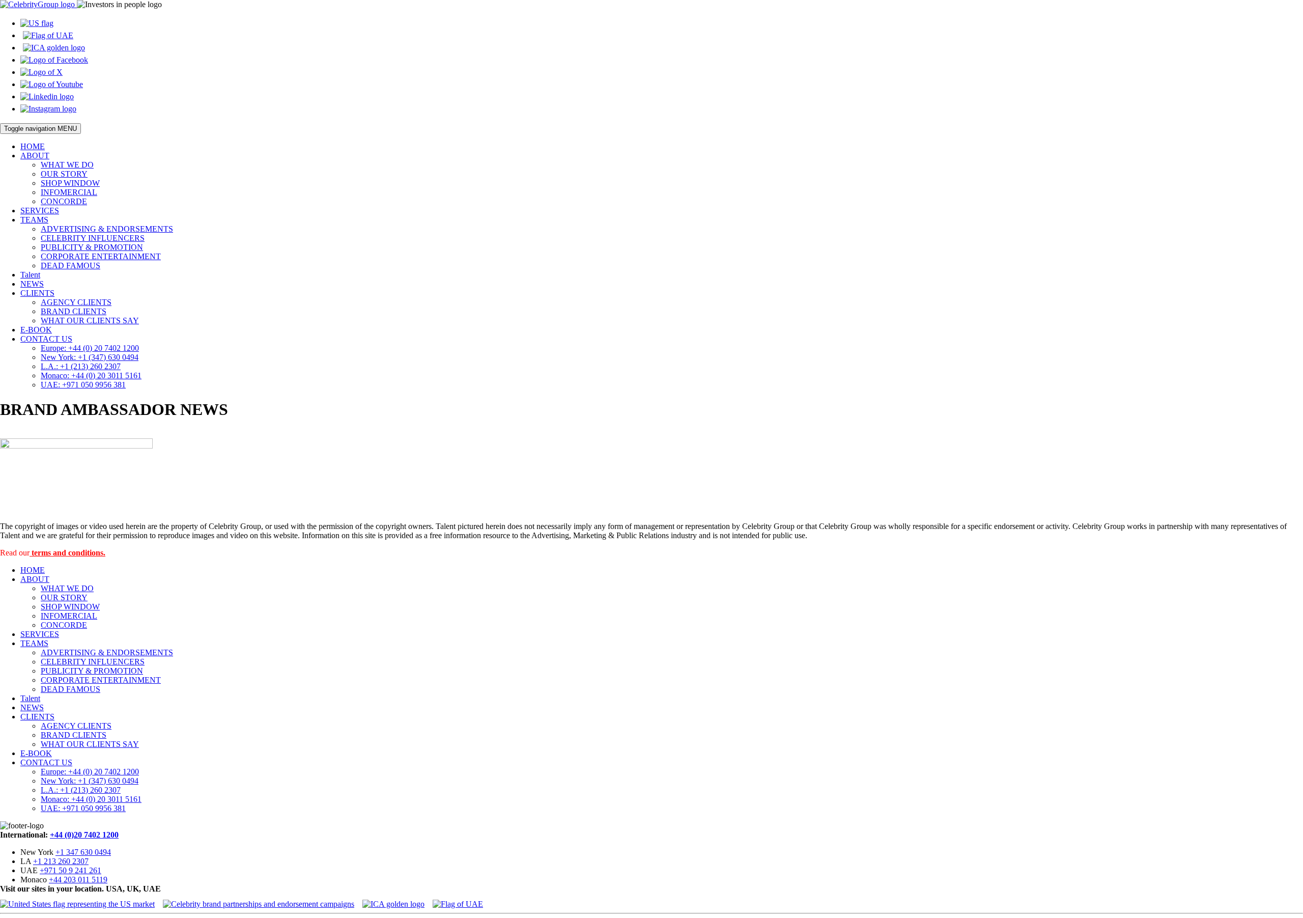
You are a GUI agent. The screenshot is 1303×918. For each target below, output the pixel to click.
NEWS (32, 284)
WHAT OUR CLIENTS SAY (90, 320)
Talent (30, 274)
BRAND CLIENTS (73, 311)
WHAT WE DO (67, 164)
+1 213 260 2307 (61, 861)
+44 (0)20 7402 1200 (84, 834)
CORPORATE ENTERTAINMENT (101, 256)
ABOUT (34, 155)
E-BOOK (36, 329)
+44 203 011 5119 (78, 879)
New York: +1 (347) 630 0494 (89, 357)
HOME (32, 146)
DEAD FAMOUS (70, 265)
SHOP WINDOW (70, 183)
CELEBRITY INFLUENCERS (93, 238)
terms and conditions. (67, 552)
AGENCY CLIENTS (76, 302)
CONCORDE (64, 201)
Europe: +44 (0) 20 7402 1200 (90, 348)
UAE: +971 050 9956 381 (83, 384)
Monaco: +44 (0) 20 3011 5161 (91, 375)
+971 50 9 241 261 (70, 870)
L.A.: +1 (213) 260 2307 (81, 366)
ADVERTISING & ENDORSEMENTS (107, 229)
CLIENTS (37, 293)
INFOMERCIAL (69, 192)
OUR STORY (64, 174)
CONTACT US (46, 339)
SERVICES (39, 210)
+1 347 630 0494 (83, 852)
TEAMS (34, 219)
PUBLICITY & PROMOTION (92, 247)
